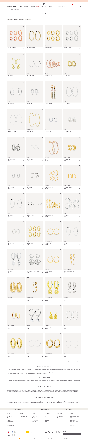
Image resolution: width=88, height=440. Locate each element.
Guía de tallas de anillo (10, 424)
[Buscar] (80, 6)
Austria (46, 416)
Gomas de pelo (34, 416)
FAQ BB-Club (9, 416)
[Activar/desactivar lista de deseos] (23, 26)
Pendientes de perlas (35, 415)
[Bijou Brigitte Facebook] (52, 432)
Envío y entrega (9, 417)
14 (77, 361)
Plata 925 (20, 6)
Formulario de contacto (23, 415)
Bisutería (15, 6)
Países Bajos (47, 420)
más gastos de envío (43, 438)
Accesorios (26, 6)
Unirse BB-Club (9, 415)
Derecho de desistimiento (74, 421)
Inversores (59, 415)
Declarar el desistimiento (74, 422)
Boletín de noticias (10, 422)
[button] (76, 4)
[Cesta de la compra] (80, 4)
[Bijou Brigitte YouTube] (59, 432)
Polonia (46, 421)
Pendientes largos (35, 420)
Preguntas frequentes (10, 421)
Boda (42, 6)
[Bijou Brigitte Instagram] (49, 432)
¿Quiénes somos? (60, 416)
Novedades (9, 6)
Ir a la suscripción (72, 433)
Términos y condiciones (73, 415)
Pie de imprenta (72, 420)
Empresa (58, 417)
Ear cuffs (33, 417)
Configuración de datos (73, 425)
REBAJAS (37, 6)
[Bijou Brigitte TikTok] (46, 432)
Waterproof (32, 6)
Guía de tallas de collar (10, 425)
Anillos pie (34, 421)
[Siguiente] (79, 361)
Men (45, 6)
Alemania (46, 415)
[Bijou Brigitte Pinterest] (56, 432)
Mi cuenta (8, 420)
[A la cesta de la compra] (23, 49)
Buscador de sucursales (23, 416)
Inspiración (50, 6)
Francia (46, 417)
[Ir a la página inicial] (44, 3)
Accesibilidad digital (73, 424)
